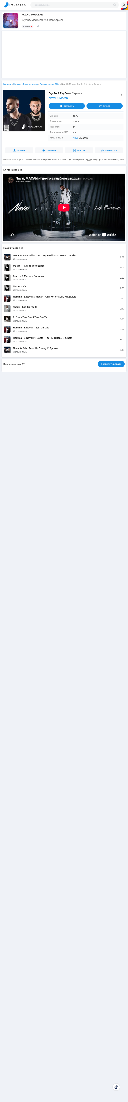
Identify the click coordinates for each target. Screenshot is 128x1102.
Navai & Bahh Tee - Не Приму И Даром (35, 348)
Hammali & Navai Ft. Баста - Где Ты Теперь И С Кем (42, 337)
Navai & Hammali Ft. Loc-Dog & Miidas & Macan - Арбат (44, 255)
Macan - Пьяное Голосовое (28, 265)
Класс (106, 106)
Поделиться (111, 150)
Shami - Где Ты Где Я (25, 306)
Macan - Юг (19, 286)
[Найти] (115, 5)
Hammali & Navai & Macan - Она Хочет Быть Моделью (44, 296)
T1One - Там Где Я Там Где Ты (30, 317)
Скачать (21, 150)
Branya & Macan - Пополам (28, 276)
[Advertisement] (64, 54)
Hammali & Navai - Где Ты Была (31, 327)
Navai (76, 137)
